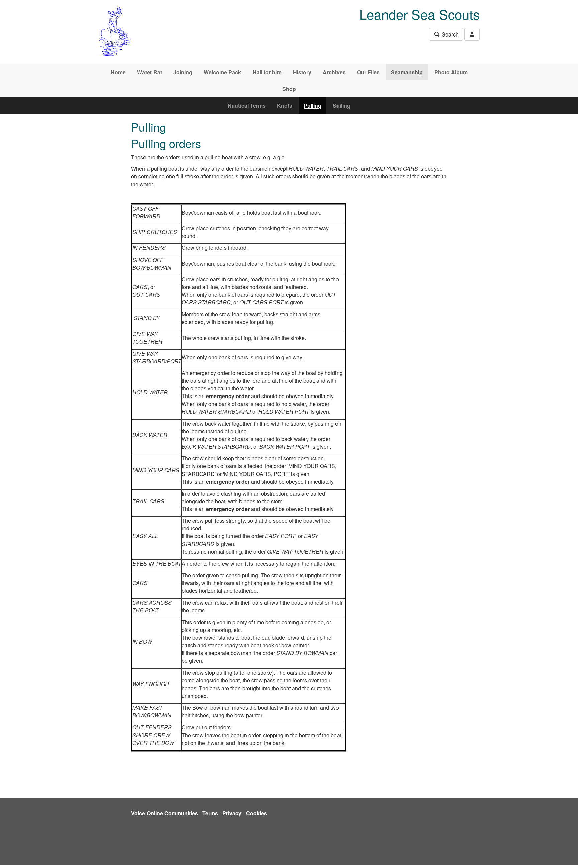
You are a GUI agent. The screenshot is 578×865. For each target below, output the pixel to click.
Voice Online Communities (164, 813)
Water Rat (149, 72)
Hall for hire (267, 72)
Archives (334, 72)
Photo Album (451, 72)
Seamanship (407, 72)
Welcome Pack (222, 72)
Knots (284, 106)
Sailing (341, 106)
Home (118, 72)
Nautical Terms (247, 106)
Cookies (256, 813)
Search (449, 34)
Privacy (232, 813)
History (302, 72)
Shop (289, 89)
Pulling (312, 106)
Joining (182, 72)
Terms (210, 813)
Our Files (368, 72)
